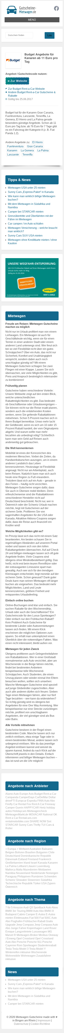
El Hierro (37, 142)
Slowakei (21, 880)
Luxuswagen (39, 931)
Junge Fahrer (18, 928)
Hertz (43, 807)
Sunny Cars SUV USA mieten (25, 235)
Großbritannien (14, 862)
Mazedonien (30, 869)
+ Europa (10, 849)
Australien (35, 849)
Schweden (50, 876)
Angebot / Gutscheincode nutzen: (26, 73)
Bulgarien (42, 852)
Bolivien (20, 852)
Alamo (9, 793)
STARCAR (11, 824)
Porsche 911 (34, 942)
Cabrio (21, 914)
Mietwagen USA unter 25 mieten (26, 187)
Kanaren (12, 150)
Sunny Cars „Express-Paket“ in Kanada (31, 192)
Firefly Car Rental (15, 804)
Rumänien (37, 876)
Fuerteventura (15, 146)
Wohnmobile (12, 955)
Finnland (33, 859)
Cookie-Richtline (40, 1024)
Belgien (9, 852)
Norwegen (52, 873)
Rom (19, 945)
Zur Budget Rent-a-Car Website (26, 88)
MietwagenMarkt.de (16, 814)
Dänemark (11, 859)
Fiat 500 (34, 917)
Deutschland (12, 855)
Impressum (44, 1020)
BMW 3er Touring (15, 911)
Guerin (19, 807)
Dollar (52, 797)
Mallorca (10, 869)
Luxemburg (43, 866)
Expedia (32, 800)
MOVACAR (35, 814)
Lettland (22, 866)
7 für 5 (9, 907)
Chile (51, 852)
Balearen (47, 849)
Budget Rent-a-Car (45, 793)
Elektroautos (21, 917)
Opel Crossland (25, 938)
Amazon (18, 907)
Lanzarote (13, 154)
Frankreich (45, 859)
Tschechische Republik (18, 883)
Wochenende (39, 952)
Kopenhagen (34, 928)
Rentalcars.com (28, 818)
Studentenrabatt (47, 945)
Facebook (56, 8)
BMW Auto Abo (35, 911)
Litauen (31, 866)
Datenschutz (21, 1024)
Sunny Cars (26, 824)
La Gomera (27, 150)
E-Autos (40, 914)
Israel (34, 862)
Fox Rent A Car (35, 804)
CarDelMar (41, 797)
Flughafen (17, 921)
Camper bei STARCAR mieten (25, 211)
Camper (30, 914)
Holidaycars (19, 811)
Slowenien (34, 880)
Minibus (43, 935)
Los (49, 35)
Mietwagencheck (37, 811)
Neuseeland (23, 873)
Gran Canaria (35, 146)
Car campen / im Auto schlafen (25, 223)
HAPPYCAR (31, 807)
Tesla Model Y (37, 948)
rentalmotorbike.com (17, 821)
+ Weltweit (23, 849)
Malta (19, 869)
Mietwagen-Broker (27, 935)
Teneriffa (27, 154)
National (48, 814)
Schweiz (10, 880)
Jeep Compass (25, 924)
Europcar (21, 800)
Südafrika (46, 880)
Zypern (51, 883)
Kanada (42, 862)
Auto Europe (20, 793)
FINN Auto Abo (46, 800)
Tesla (8, 948)
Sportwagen (30, 945)
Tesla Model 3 (20, 948)
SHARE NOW (38, 821)
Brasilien (30, 852)
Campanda (11, 797)
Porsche (21, 942)
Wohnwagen (28, 955)
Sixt (49, 821)
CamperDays (26, 797)
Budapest (11, 914)
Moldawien (44, 869)
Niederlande (38, 873)
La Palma (43, 150)
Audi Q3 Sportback (34, 907)
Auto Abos (52, 907)
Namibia (10, 873)
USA (44, 883)
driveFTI (10, 800)
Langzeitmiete (23, 931)
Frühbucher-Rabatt (34, 921)
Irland (27, 862)
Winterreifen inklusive (18, 952)
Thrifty (37, 824)
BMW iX (49, 911)
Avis (31, 793)
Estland (22, 859)
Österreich (11, 886)
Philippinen (24, 876)
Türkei (37, 883)
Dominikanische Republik (36, 855)
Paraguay (11, 876)
